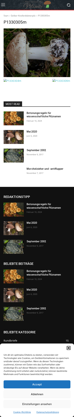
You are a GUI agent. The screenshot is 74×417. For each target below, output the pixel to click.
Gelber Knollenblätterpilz (23, 15)
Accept (37, 384)
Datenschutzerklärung (47, 412)
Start (6, 15)
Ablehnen (37, 394)
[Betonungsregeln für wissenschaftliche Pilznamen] (14, 118)
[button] (68, 348)
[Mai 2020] (14, 137)
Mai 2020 (32, 131)
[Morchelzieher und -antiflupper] (14, 174)
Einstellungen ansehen (37, 404)
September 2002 (36, 150)
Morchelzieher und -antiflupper (45, 168)
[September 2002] (14, 156)
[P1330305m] (37, 52)
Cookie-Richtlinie (22, 412)
